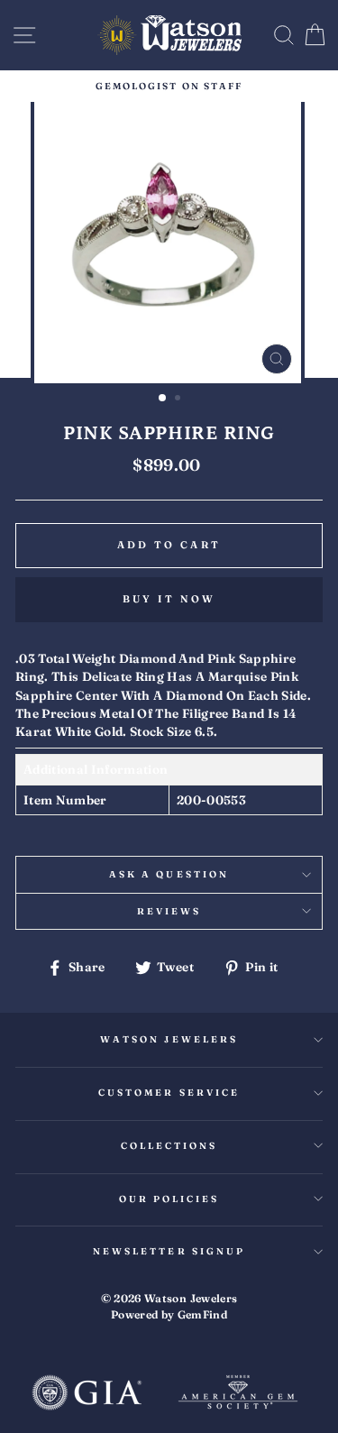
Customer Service (169, 1092)
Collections (169, 1146)
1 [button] (163, 398)
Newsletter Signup (169, 1251)
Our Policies (169, 1199)
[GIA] (86, 1394)
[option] (169, 86)
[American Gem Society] (238, 1394)
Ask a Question (169, 874)
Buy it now (169, 598)
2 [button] (179, 399)
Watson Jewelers (169, 1039)
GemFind (202, 1314)
